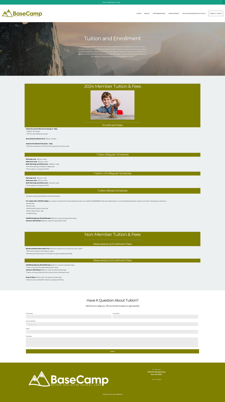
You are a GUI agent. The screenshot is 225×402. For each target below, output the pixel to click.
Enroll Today (216, 13)
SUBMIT (112, 351)
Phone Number (31, 321)
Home (138, 13)
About (147, 13)
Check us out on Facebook (112, 394)
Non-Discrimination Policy (194, 13)
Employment (174, 13)
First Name (29, 313)
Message (29, 336)
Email (27, 328)
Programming (159, 13)
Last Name (115, 313)
